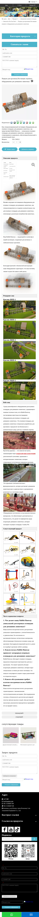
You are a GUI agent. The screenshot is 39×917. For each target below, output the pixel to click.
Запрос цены (11, 149)
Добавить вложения (9, 776)
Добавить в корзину (27, 149)
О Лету (19, 5)
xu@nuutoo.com (8, 801)
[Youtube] (11, 829)
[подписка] (34, 839)
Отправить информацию (21, 74)
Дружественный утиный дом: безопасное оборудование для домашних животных (11, 744)
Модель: (4, 139)
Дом (6, 5)
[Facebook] (4, 829)
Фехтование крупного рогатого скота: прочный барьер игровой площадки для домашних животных (28, 744)
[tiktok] (17, 829)
